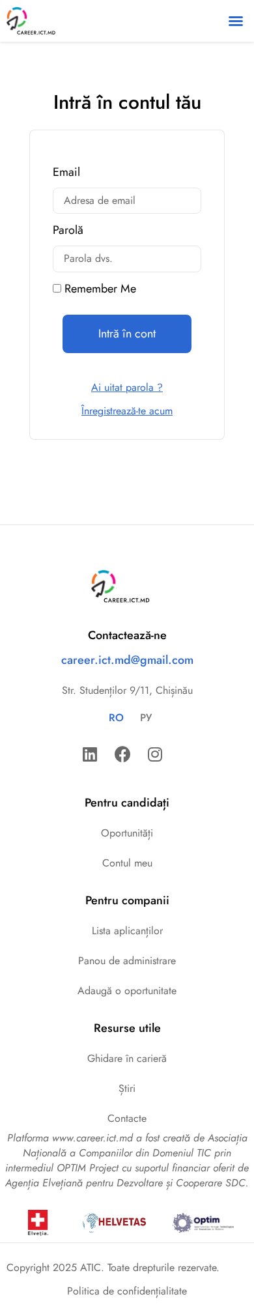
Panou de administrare (127, 960)
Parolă (68, 231)
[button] (235, 21)
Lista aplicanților (127, 930)
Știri (127, 1088)
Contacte (127, 1118)
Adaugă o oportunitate (127, 990)
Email (66, 173)
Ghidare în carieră (127, 1058)
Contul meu (127, 862)
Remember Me (98, 290)
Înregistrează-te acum (127, 410)
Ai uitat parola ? (127, 387)
